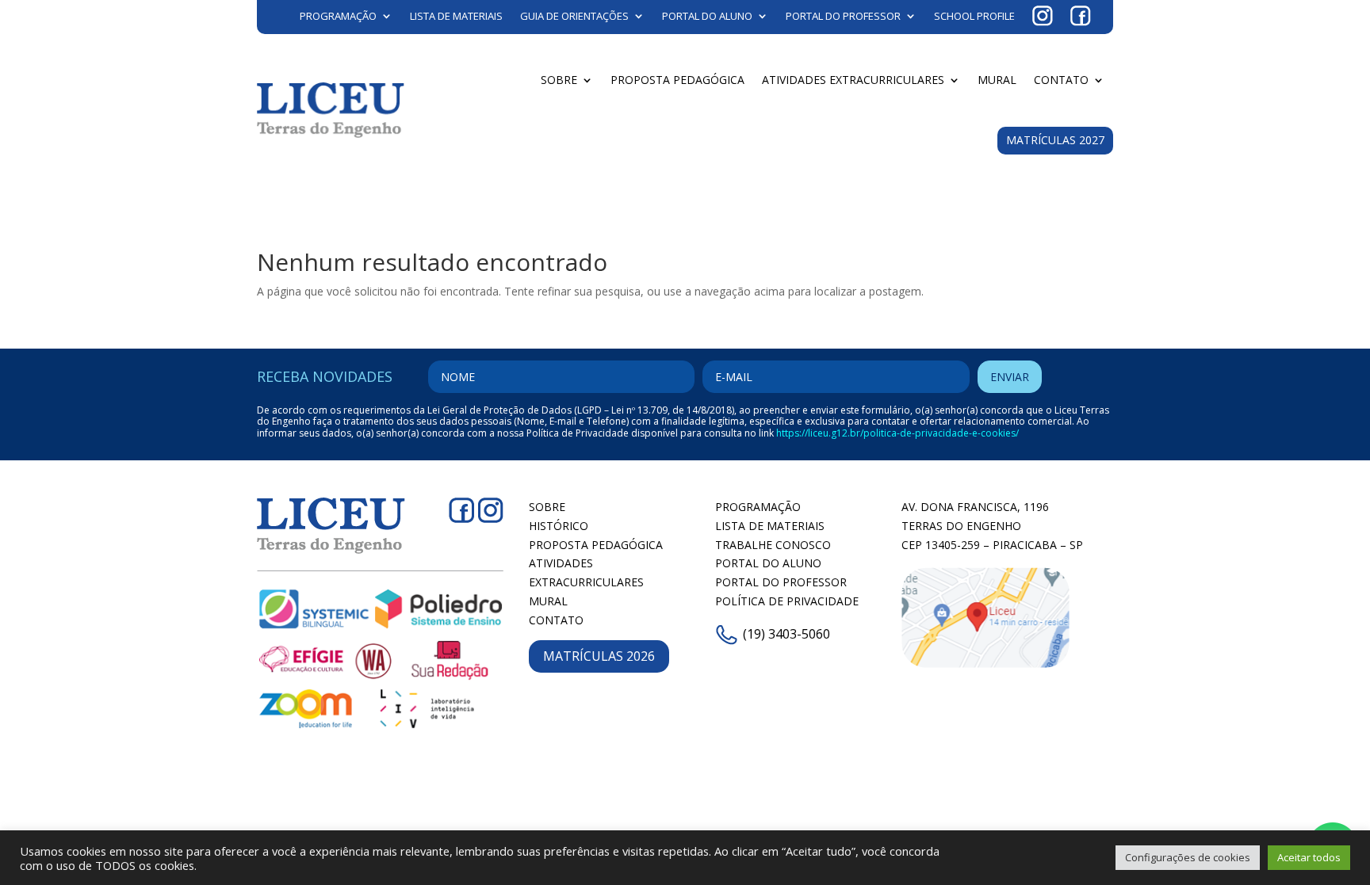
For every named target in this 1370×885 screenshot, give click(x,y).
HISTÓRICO (558, 525)
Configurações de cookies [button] (1187, 857)
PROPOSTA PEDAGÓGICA (596, 544)
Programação (338, 16)
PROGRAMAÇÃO (758, 506)
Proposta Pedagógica (677, 79)
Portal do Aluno (707, 16)
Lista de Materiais (456, 16)
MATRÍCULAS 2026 (599, 656)
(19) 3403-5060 (786, 634)
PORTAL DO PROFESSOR (781, 581)
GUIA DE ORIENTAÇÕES (574, 16)
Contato (1061, 79)
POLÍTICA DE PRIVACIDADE (787, 600)
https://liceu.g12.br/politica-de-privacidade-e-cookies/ (897, 433)
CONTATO (556, 620)
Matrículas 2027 (1055, 139)
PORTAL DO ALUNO (768, 562)
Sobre (559, 79)
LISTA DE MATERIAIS (770, 525)
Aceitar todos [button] (1309, 857)
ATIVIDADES (561, 562)
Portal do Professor (843, 16)
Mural (997, 79)
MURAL (548, 600)
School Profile (974, 16)
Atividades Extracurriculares (853, 79)
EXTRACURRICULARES (586, 581)
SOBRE (547, 506)
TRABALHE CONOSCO (773, 544)
